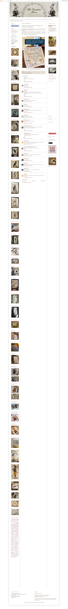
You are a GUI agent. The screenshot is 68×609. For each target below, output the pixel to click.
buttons (12, 522)
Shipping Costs (33, 19)
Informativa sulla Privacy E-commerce (46, 19)
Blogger (43, 602)
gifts (11, 532)
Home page (21, 19)
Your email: (12, 28)
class (11, 525)
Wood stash (15, 555)
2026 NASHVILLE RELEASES (14, 19)
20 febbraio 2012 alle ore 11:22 (28, 87)
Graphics (16, 532)
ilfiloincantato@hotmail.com (52, 78)
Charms (13, 523)
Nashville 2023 (16, 538)
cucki (24, 84)
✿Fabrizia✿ (25, 109)
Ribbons (12, 546)
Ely (24, 174)
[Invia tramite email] (25, 71)
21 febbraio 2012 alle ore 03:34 (28, 155)
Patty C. (25, 158)
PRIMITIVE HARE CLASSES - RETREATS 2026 (16, 20)
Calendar (15, 522)
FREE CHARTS (16, 530)
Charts (17, 523)
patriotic (12, 543)
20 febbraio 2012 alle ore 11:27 (28, 96)
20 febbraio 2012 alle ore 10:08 (28, 81)
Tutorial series (13, 553)
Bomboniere (15, 521)
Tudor (16, 552)
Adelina (25, 168)
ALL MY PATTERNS (27, 19)
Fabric (13, 528)
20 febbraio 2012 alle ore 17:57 (28, 130)
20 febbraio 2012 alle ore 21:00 (28, 150)
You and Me (13, 556)
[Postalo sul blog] (26, 71)
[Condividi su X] (27, 71)
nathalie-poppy (26, 133)
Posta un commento (25, 179)
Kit (14, 534)
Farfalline (16, 529)
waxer (17, 553)
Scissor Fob (13, 547)
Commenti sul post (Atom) (27, 182)
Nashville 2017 (13, 535)
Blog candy (14, 520)
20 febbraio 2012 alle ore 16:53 (28, 123)
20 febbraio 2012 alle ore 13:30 (28, 106)
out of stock (13, 542)
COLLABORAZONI (16, 526)
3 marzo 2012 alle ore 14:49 (27, 171)
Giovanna (25, 99)
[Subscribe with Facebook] (15, 26)
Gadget (13, 531)
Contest (14, 527)
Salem (18, 546)
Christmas (15, 524)
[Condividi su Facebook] (28, 71)
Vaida (24, 163)
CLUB (15, 525)
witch (11, 554)
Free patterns (38, 19)
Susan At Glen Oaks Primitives (28, 146)
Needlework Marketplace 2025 (15, 541)
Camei (18, 522)
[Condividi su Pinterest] (29, 71)
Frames (12, 530)
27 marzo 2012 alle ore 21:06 (28, 177)
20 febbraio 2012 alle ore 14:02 (28, 112)
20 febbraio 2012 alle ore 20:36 (28, 138)
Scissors (16, 548)
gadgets (17, 531)
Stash (16, 549)
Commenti (51, 119)
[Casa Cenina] (33, 67)
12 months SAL (13, 518)
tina (24, 77)
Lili (24, 104)
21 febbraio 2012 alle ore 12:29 (28, 160)
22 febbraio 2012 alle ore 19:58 (28, 165)
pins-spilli (15, 543)
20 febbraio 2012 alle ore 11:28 (28, 101)
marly (24, 153)
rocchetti (15, 546)
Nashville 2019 (16, 536)
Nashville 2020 (13, 537)
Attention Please (16, 519)
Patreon (17, 542)
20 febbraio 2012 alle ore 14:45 (28, 117)
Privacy (13, 39)
